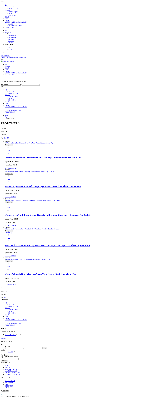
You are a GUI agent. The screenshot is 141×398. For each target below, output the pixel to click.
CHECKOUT (9, 386)
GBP (10, 46)
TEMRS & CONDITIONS (13, 374)
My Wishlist (12, 37)
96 (8, 138)
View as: (3, 128)
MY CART (8, 384)
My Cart (11, 39)
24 (6, 138)
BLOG (7, 366)
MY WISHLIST (10, 382)
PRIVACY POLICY (11, 371)
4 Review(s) (8, 232)
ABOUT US (8, 367)
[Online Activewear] (7, 61)
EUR (10, 47)
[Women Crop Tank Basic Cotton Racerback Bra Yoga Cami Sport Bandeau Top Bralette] (32, 200)
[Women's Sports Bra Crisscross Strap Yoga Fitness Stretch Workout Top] (27, 259)
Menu (2, 59)
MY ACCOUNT (10, 381)
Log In (10, 42)
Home (6, 115)
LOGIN (7, 388)
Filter (44, 348)
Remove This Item (10, 335)
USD (10, 49)
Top (6, 117)
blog (6, 30)
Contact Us (8, 32)
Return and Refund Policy (12, 372)
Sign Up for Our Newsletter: (9, 357)
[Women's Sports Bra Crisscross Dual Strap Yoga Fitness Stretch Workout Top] (29, 143)
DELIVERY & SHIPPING (13, 369)
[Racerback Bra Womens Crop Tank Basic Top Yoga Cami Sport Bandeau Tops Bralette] (32, 229)
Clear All (3, 338)
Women (10, 352)
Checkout (11, 41)
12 (5, 138)
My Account (12, 35)
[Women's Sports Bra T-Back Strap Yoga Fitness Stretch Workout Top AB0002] (29, 171)
